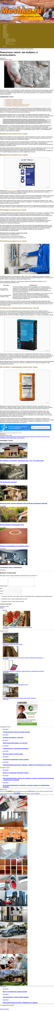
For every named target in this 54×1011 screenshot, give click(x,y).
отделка (37, 791)
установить (32, 793)
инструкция (18, 791)
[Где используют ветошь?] (13, 479)
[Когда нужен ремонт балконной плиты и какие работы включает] (10, 696)
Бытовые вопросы (10, 41)
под (39, 791)
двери (14, 791)
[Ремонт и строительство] (22, 17)
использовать (8, 432)
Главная (2, 48)
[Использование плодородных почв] (13, 522)
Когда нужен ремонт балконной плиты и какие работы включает (19, 698)
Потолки (5, 33)
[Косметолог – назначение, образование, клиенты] (13, 969)
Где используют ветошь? (8, 482)
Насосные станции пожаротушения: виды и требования (17, 627)
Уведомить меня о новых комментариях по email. (14, 599)
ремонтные (15, 432)
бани (1, 791)
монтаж (23, 791)
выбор (5, 791)
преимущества (7, 793)
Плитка (5, 31)
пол (41, 791)
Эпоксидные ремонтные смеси (14, 102)
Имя (1, 588)
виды (3, 791)
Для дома (6, 35)
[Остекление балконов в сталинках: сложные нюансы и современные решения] (10, 670)
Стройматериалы (10, 38)
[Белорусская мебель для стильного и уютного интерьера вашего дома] (13, 921)
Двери (5, 27)
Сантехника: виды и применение (11, 567)
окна (26, 791)
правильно (2, 793)
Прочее (5, 37)
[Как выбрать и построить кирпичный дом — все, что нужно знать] (13, 458)
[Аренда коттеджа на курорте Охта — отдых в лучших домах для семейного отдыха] (13, 985)
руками (17, 793)
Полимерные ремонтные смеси (14, 103)
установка (37, 793)
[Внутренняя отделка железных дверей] (13, 874)
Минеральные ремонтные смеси (14, 100)
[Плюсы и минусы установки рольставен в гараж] (10, 683)
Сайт (1, 593)
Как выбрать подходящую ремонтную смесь (17, 105)
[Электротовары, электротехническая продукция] (13, 810)
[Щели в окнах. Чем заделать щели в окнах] (13, 858)
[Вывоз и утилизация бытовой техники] (10, 643)
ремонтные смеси (12, 190)
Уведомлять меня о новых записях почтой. (13, 601)
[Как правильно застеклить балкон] (13, 826)
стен (25, 793)
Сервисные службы (11, 40)
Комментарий (4, 586)
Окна (4, 30)
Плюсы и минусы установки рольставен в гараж (15, 684)
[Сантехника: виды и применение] (13, 564)
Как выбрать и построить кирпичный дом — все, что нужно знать (22, 460)
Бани (4, 26)
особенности (31, 791)
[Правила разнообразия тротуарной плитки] (13, 543)
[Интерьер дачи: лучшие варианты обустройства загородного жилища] (13, 500)
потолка (47, 791)
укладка (28, 793)
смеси (19, 432)
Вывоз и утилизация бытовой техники (12, 644)
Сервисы (6, 36)
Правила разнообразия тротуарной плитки (14, 546)
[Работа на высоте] (13, 906)
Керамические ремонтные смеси (14, 99)
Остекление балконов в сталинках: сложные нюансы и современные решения (23, 671)
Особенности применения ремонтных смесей (17, 104)
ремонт (11, 793)
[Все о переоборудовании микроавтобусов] (13, 937)
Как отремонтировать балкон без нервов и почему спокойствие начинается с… (23, 657)
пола (43, 791)
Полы (4, 32)
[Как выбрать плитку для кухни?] (13, 842)
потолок (51, 791)
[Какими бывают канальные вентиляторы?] (13, 890)
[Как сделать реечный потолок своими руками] (13, 953)
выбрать (2, 432)
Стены (5, 28)
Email (2, 591)
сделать (22, 793)
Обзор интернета (10, 44)
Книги (7, 42)
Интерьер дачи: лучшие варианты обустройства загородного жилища (23, 503)
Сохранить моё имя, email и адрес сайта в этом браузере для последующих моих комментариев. (27, 596)
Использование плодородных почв (12, 524)
